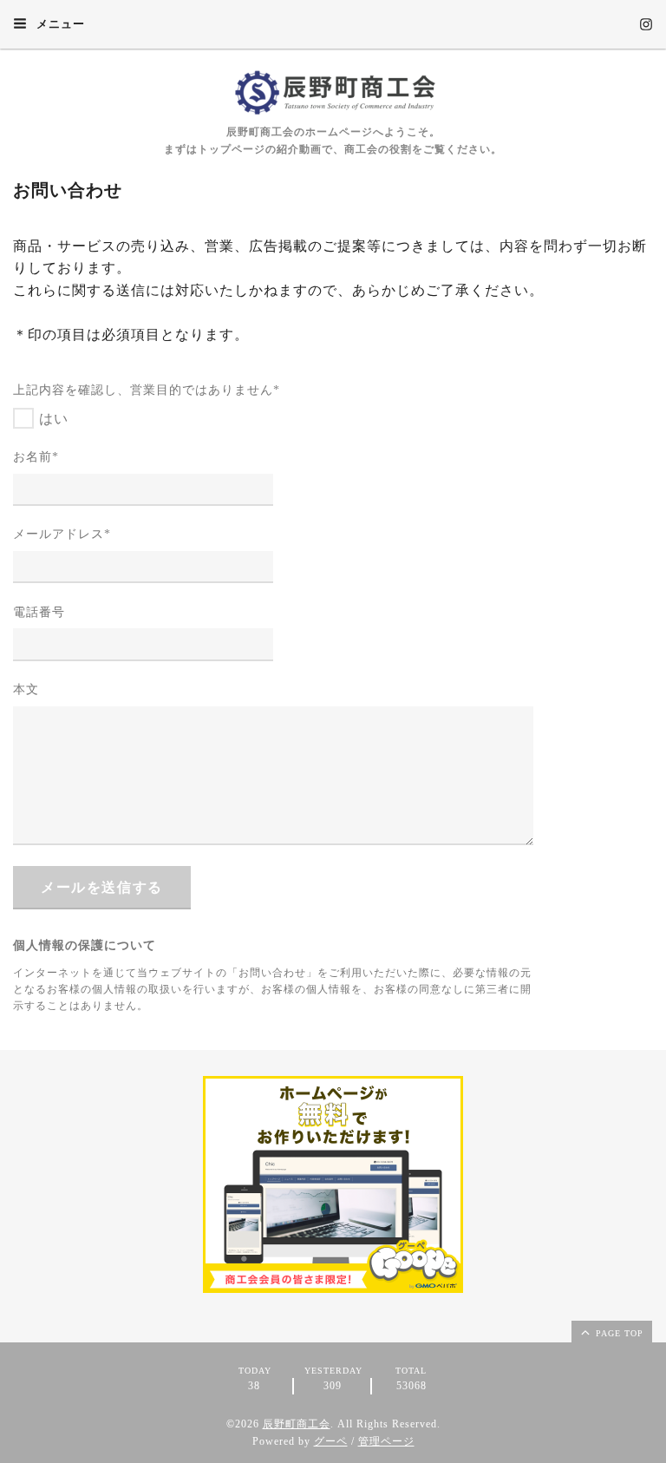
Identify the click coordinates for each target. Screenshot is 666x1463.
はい (54, 418)
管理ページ (386, 1441)
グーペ (331, 1441)
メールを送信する (102, 887)
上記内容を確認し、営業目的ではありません (146, 390)
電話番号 (39, 612)
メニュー (59, 23)
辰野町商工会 (296, 1424)
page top (617, 1333)
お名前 (36, 456)
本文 (26, 689)
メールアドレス (62, 534)
